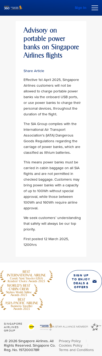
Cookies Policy (71, 345)
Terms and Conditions (76, 350)
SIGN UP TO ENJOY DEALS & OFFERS (81, 281)
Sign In (80, 7)
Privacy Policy (70, 341)
